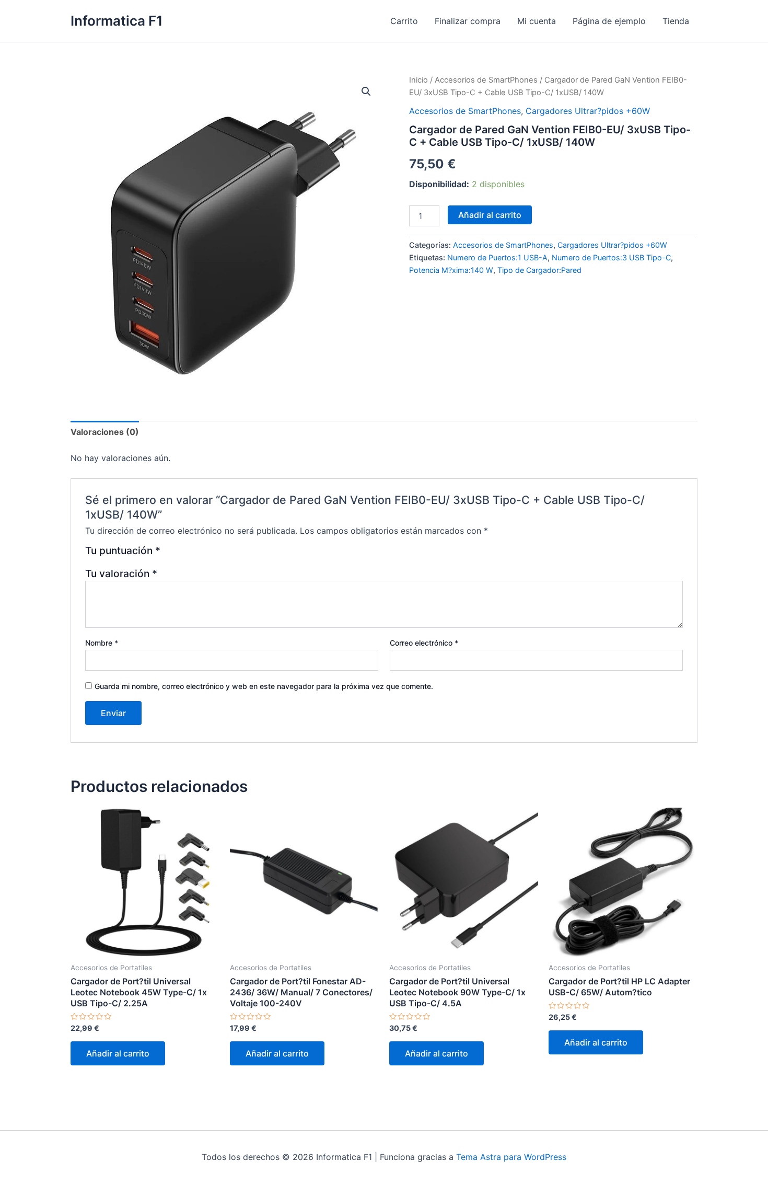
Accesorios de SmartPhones (486, 80)
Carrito (404, 21)
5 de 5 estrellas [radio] (221, 554)
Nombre (101, 642)
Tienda (675, 21)
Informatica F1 (117, 21)
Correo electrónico (424, 642)
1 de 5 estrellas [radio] (170, 554)
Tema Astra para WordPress (511, 1157)
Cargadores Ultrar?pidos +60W (588, 111)
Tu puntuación (122, 551)
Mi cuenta (536, 21)
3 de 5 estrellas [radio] (196, 554)
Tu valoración (121, 573)
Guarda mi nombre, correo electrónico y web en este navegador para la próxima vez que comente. (264, 686)
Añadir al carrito (489, 215)
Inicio (418, 80)
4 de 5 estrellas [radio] (208, 554)
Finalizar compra (468, 21)
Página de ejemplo (609, 21)
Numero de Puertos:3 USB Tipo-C (611, 257)
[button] (366, 91)
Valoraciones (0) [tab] (105, 432)
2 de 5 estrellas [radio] (183, 554)
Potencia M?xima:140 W (451, 270)
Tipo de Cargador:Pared (539, 270)
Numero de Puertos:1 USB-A (497, 257)
